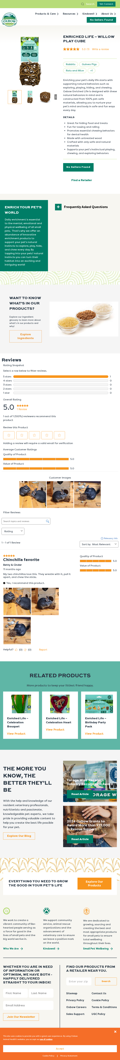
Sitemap (71, 993)
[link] (77, 49)
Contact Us (99, 993)
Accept (60, 1048)
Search (90, 4)
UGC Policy (98, 1014)
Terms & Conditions (104, 1007)
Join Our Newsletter (21, 1017)
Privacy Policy (75, 1000)
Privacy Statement (69, 1056)
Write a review (100, 49)
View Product (16, 733)
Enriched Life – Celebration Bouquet (17, 722)
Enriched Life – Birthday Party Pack (95, 722)
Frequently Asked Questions (86, 207)
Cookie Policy (48, 1056)
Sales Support (75, 1014)
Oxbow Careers (76, 1007)
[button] (115, 1031)
